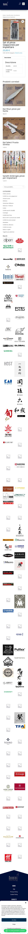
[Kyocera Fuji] (8, 485)
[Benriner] (8, 248)
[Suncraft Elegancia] (19, 711)
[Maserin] (19, 541)
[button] (25, 902)
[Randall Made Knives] (19, 658)
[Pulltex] (19, 654)
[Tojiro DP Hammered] (19, 770)
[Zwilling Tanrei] (19, 861)
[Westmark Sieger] (8, 810)
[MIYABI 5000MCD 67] (19, 593)
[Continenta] (8, 283)
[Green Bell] (8, 352)
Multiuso (5, 201)
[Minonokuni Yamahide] (19, 558)
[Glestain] (8, 348)
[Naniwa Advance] (19, 619)
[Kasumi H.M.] (8, 461)
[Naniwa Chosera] (8, 643)
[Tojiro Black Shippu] (19, 758)
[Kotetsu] (8, 473)
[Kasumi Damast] (19, 449)
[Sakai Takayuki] (19, 679)
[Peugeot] (8, 655)
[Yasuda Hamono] (8, 833)
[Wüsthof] (19, 808)
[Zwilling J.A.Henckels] (8, 864)
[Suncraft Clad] (8, 711)
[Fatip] (8, 332)
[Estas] (19, 313)
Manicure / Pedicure (8, 205)
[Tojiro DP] (8, 770)
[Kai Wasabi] (19, 416)
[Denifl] (19, 292)
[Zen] (8, 850)
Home (4, 15)
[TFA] (19, 728)
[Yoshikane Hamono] (8, 838)
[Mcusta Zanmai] (8, 550)
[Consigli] (19, 280)
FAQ (14, 889)
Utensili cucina (9, 15)
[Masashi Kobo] (8, 542)
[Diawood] (8, 302)
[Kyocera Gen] (19, 485)
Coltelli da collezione (8, 224)
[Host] (8, 366)
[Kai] (8, 385)
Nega (14, 924)
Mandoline (5, 222)
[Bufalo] (19, 266)
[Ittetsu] (19, 376)
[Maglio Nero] (8, 499)
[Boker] (19, 261)
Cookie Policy (14, 894)
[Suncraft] (8, 694)
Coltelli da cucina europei (9, 220)
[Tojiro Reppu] (8, 782)
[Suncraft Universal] (8, 722)
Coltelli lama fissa (7, 215)
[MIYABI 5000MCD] (8, 585)
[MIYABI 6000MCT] (8, 605)
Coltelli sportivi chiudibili (9, 210)
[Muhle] (19, 607)
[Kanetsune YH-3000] (19, 434)
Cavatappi (5, 213)
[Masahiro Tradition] (8, 534)
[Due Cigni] (8, 309)
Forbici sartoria (6, 193)
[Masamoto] (19, 536)
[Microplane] (8, 558)
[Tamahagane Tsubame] (8, 735)
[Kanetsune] (8, 438)
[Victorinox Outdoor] (19, 803)
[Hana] (19, 359)
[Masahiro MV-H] (19, 522)
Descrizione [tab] (7, 57)
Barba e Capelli (6, 229)
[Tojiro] (8, 746)
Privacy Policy (14, 891)
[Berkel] (19, 255)
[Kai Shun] (8, 422)
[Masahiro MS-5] (19, 511)
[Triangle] (19, 776)
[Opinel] (19, 635)
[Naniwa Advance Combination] (8, 631)
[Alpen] (8, 242)
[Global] (19, 347)
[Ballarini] (19, 243)
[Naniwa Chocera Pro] (19, 631)
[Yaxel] (19, 833)
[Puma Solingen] (8, 666)
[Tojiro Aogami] (19, 746)
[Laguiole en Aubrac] (8, 491)
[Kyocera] (19, 467)
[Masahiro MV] (8, 522)
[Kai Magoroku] (19, 406)
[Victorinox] (19, 789)
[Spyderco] (19, 687)
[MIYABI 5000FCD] (19, 581)
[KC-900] (19, 461)
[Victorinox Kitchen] (8, 803)
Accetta (14, 920)
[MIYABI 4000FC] (8, 574)
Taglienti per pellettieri (8, 232)
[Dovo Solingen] (19, 298)
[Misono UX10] (8, 564)
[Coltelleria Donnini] (8, 280)
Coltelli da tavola (7, 227)
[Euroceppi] (8, 325)
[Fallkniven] (19, 320)
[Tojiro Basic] (8, 758)
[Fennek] (19, 335)
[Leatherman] (19, 489)
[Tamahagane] (19, 723)
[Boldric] (8, 272)
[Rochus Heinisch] (8, 677)
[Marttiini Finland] (19, 498)
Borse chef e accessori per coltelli (11, 217)
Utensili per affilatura (8, 203)
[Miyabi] (19, 569)
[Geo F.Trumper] (19, 341)
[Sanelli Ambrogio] (8, 684)
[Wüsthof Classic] (8, 821)
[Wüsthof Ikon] (19, 821)
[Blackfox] (8, 261)
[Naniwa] (8, 612)
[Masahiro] (8, 504)
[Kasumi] (8, 445)
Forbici (4, 208)
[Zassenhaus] (19, 838)
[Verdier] (8, 791)
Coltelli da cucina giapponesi (10, 196)
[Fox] (8, 340)
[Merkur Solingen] (19, 549)
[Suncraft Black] (19, 699)
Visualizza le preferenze (14, 928)
